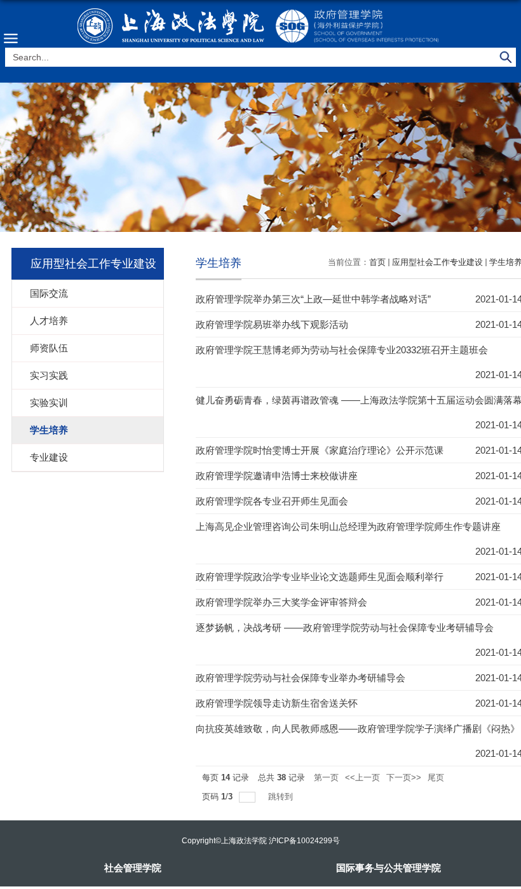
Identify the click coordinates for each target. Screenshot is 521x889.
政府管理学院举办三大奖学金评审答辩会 (281, 602)
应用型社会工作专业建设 (437, 262)
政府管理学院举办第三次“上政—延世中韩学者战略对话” (313, 299)
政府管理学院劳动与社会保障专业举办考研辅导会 (300, 677)
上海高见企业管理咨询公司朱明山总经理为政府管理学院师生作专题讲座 (348, 526)
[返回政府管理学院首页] (260, 25)
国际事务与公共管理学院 (388, 867)
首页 (377, 262)
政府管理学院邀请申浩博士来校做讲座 (277, 475)
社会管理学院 (132, 867)
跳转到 (281, 796)
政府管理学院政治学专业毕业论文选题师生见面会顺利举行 (319, 576)
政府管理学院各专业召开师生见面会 (272, 501)
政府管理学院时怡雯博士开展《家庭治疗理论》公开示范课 (319, 450)
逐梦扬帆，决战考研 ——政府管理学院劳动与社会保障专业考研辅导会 (345, 627)
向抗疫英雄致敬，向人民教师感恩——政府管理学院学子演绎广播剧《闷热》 (358, 728)
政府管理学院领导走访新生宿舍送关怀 (277, 703)
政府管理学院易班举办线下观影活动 (272, 324)
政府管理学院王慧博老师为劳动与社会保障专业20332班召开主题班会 (342, 349)
